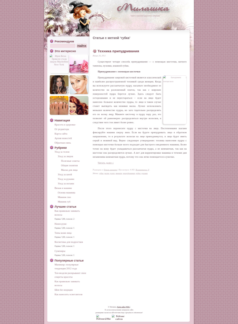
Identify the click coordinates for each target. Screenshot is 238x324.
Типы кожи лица (63, 232)
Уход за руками (66, 179)
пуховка (145, 173)
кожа (112, 173)
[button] (82, 46)
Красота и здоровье (65, 124)
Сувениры (60, 251)
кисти (106, 173)
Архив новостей (63, 138)
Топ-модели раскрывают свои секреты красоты (70, 275)
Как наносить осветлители (68, 294)
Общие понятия (69, 165)
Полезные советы (70, 160)
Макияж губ (64, 201)
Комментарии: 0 (142, 170)
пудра (138, 173)
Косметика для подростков (69, 241)
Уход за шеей (65, 174)
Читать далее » (106, 162)
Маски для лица (69, 169)
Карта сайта (61, 133)
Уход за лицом (65, 156)
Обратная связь (63, 142)
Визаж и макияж (63, 188)
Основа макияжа (110, 170)
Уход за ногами (66, 183)
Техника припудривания (118, 51)
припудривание (129, 173)
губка (101, 173)
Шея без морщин (64, 289)
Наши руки (60, 223)
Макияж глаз (64, 197)
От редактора (62, 129)
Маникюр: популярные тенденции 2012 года (67, 266)
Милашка (143, 7)
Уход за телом (62, 151)
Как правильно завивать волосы (67, 212)
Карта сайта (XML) (123, 307)
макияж (119, 173)
